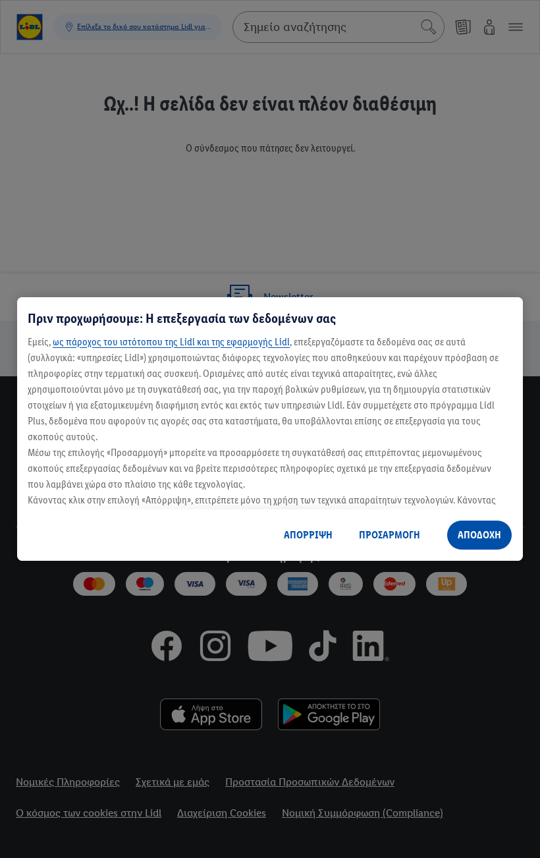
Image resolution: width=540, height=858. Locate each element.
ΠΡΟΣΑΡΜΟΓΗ (389, 535)
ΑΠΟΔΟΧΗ (479, 535)
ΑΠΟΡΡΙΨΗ (308, 535)
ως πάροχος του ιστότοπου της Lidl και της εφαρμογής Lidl (171, 341)
